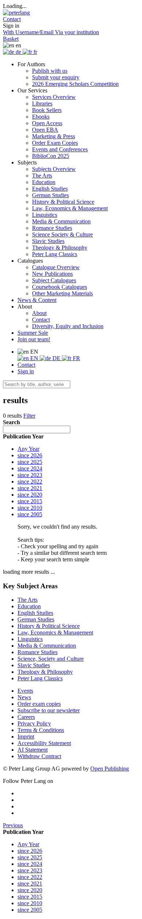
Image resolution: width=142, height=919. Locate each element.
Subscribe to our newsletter (48, 710)
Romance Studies (52, 228)
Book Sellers (47, 110)
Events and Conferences (60, 149)
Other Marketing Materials (62, 293)
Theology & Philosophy (59, 247)
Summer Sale (32, 333)
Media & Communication (61, 221)
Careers (26, 717)
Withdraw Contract (39, 756)
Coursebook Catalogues (59, 287)
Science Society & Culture (62, 234)
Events (25, 691)
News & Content (36, 300)
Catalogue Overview (56, 267)
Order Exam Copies (55, 143)
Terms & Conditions (40, 730)
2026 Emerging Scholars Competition (75, 84)
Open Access (47, 123)
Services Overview (54, 97)
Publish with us (49, 71)
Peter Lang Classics (54, 254)
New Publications (52, 274)
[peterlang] (16, 12)
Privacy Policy (34, 723)
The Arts (42, 175)
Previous (13, 825)
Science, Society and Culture (50, 659)
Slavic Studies (48, 241)
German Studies (50, 195)
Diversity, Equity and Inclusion (67, 326)
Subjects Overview (54, 169)
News (24, 697)
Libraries (42, 103)
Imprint (25, 736)
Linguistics (44, 215)
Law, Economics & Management (70, 208)
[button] (12, 19)
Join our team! (33, 339)
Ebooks (41, 117)
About (39, 313)
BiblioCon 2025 (50, 156)
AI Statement (32, 750)
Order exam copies (39, 704)
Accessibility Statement (44, 743)
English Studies (50, 189)
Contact (41, 320)
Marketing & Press (53, 136)
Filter (29, 416)
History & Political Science (63, 202)
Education (43, 182)
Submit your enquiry (55, 77)
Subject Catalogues (54, 280)
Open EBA (45, 130)
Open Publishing (109, 768)
